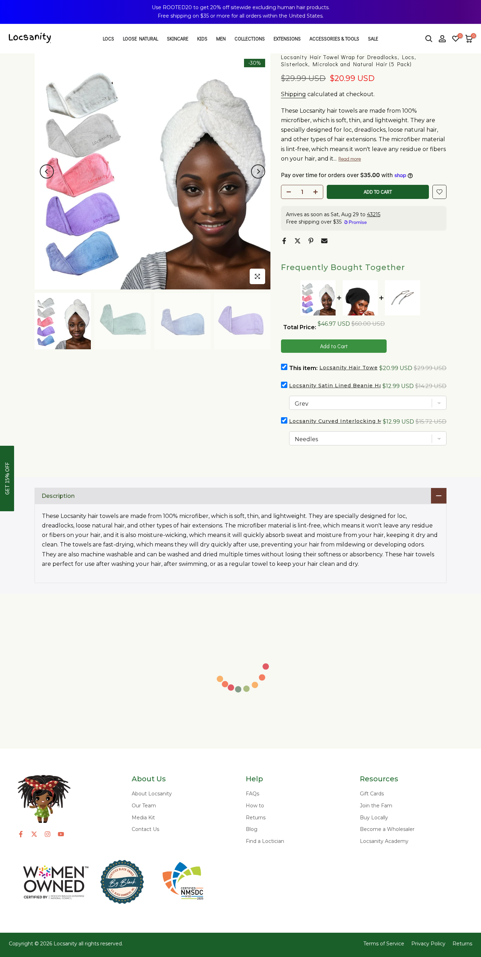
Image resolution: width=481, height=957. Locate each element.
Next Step (385, 516)
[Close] (470, 10)
